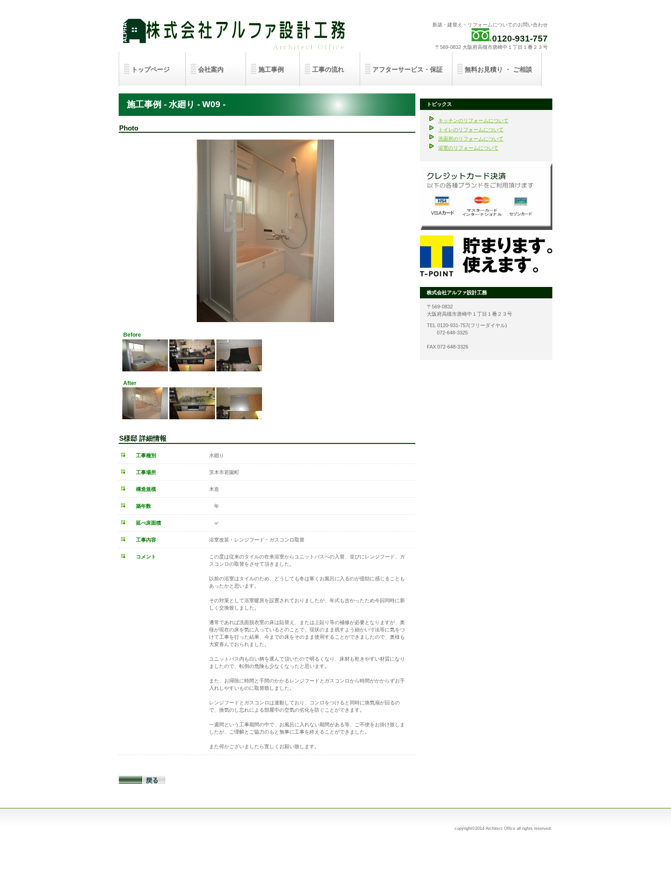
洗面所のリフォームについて (470, 138)
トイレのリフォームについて (470, 129)
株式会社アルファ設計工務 (235, 32)
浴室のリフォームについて (468, 148)
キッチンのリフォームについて (473, 120)
